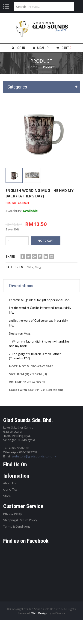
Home (32, 67)
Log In (20, 48)
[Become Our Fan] (23, 256)
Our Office (10, 489)
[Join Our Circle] (34, 256)
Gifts (30, 267)
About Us (9, 483)
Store (7, 496)
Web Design (39, 613)
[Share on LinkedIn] (46, 256)
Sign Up (42, 48)
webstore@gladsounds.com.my (34, 456)
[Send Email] (51, 256)
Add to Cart (46, 240)
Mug (38, 267)
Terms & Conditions (16, 526)
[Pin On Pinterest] (40, 256)
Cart (66, 48)
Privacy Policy (12, 514)
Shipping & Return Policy (20, 520)
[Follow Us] (28, 256)
